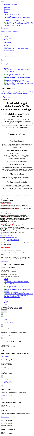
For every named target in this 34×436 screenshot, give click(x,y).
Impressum (10, 237)
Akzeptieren (3, 235)
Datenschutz (3, 237)
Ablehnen (9, 235)
